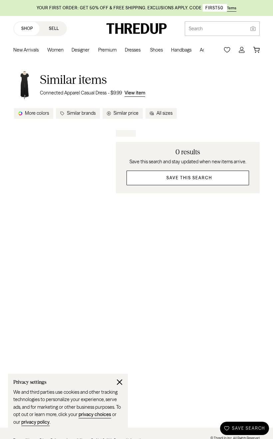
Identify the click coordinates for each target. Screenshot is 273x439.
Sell (54, 28)
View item (135, 93)
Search (196, 29)
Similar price (126, 113)
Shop (27, 28)
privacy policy (35, 422)
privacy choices (95, 414)
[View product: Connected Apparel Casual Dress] (24, 84)
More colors (37, 113)
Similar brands (81, 113)
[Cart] (256, 50)
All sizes (164, 113)
